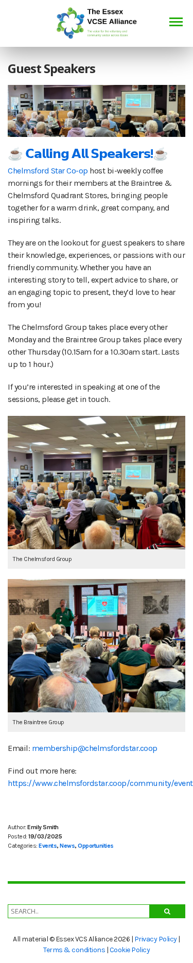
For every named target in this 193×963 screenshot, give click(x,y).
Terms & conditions (74, 950)
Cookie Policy (130, 950)
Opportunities (96, 845)
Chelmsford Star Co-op (48, 171)
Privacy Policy (155, 939)
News (67, 845)
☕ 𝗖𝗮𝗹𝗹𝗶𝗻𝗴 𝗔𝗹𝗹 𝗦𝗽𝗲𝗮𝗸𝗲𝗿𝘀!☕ (88, 153)
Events (48, 845)
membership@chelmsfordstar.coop (93, 748)
